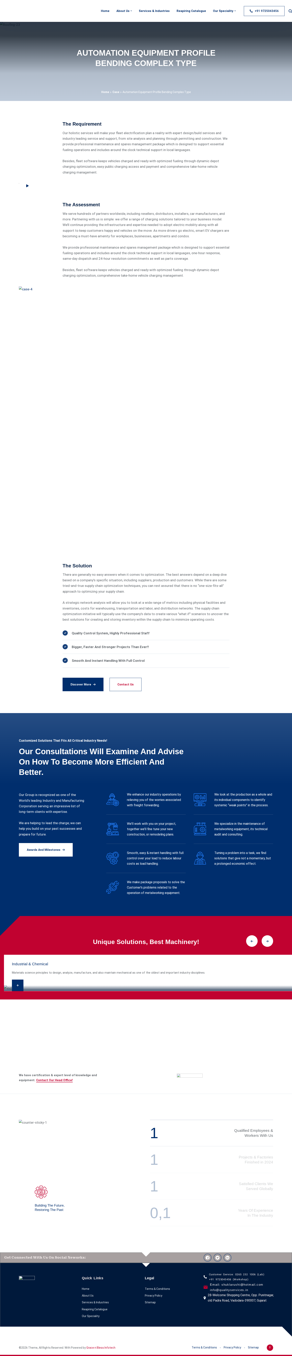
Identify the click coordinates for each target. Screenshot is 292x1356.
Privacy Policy (153, 1295)
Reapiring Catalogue (191, 11)
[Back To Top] (270, 1347)
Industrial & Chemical (30, 964)
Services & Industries (154, 11)
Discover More (81, 684)
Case (115, 92)
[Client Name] (189, 1078)
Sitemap (150, 1302)
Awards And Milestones (43, 850)
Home (105, 11)
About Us (123, 11)
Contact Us (125, 684)
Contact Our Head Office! (54, 1080)
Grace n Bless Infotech (100, 1347)
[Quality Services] (7, 11)
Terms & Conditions (157, 1288)
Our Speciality (223, 11)
